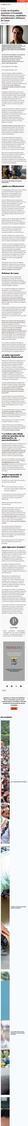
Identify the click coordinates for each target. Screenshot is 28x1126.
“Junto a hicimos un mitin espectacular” (13, 462)
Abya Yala (3, 8)
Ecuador (4, 690)
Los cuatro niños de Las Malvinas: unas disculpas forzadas (18, 1033)
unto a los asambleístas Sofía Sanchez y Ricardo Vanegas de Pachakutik (13, 298)
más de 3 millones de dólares (12, 430)
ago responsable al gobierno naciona (12, 476)
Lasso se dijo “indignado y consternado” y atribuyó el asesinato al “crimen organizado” (13, 86)
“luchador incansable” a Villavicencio (12, 411)
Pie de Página (14, 627)
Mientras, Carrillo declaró (8, 413)
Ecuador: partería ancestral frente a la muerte (18, 907)
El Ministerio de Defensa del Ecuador (11, 125)
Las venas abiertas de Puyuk (18, 782)
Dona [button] (22, 1)
